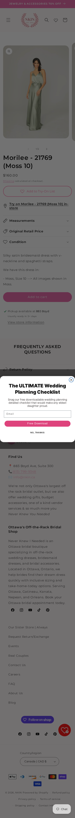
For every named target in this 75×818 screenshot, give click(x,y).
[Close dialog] (71, 379)
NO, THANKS (37, 433)
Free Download (37, 423)
